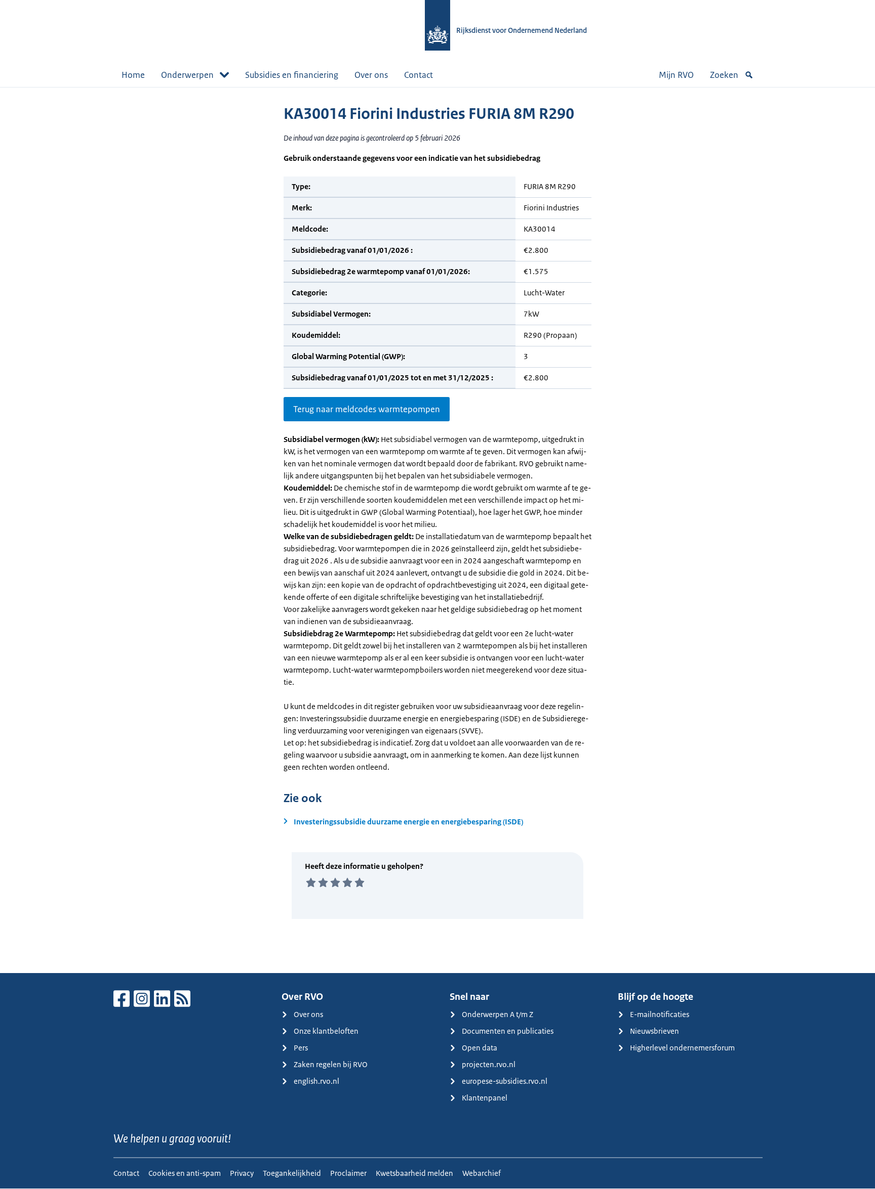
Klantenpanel (484, 1098)
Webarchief (481, 1173)
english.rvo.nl (316, 1081)
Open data (479, 1047)
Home (133, 74)
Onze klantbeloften (326, 1031)
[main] (437, 530)
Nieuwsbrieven (654, 1031)
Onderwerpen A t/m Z (497, 1014)
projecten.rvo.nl (488, 1064)
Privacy (242, 1173)
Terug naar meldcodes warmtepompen (366, 409)
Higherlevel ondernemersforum (682, 1047)
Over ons (371, 74)
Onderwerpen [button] (187, 74)
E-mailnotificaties (659, 1014)
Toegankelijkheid (292, 1173)
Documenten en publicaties (507, 1031)
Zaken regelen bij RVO (331, 1064)
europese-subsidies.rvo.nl (504, 1081)
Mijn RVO (676, 74)
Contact (418, 74)
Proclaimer (348, 1173)
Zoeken (724, 74)
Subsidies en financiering (291, 74)
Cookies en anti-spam (184, 1173)
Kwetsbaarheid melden (414, 1173)
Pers (301, 1047)
